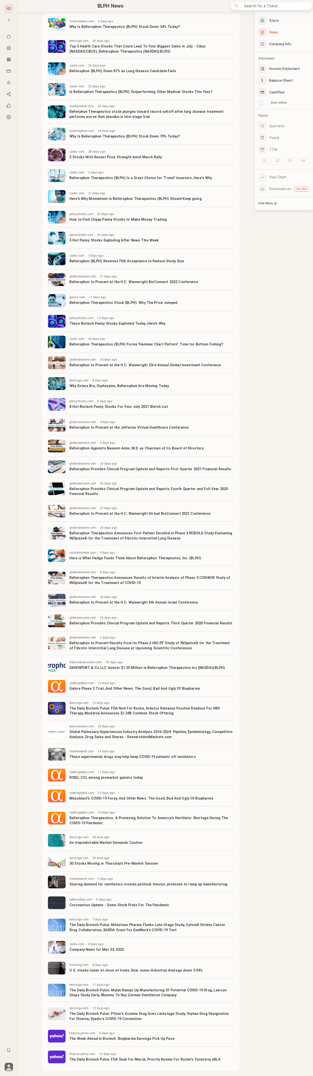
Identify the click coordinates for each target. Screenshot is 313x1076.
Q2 (277, 160)
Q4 (303, 160)
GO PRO (301, 189)
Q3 (290, 160)
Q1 (264, 160)
